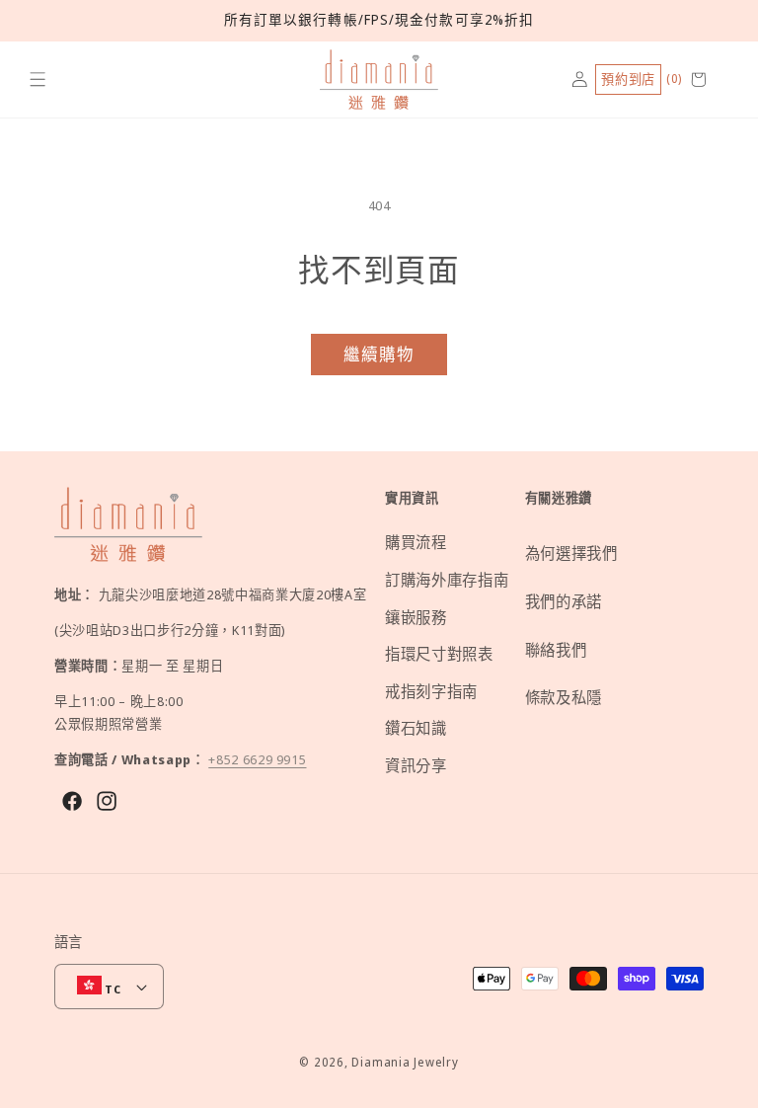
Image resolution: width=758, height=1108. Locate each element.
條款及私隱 (563, 697)
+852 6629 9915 (257, 759)
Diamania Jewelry (404, 1062)
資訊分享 (416, 765)
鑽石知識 (416, 728)
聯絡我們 (556, 650)
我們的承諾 (563, 602)
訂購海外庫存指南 (446, 580)
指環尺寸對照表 (439, 654)
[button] (38, 79)
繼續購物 (379, 354)
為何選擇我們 (571, 553)
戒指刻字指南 (431, 691)
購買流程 (416, 542)
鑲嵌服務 (416, 617)
